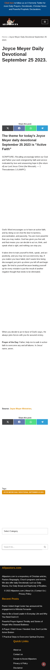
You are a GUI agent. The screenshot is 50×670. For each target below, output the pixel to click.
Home (4, 37)
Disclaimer (18, 668)
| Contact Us (39, 591)
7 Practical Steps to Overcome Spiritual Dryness (23, 637)
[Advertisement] (25, 95)
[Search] (45, 547)
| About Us (28, 591)
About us (17, 650)
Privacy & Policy (20, 663)
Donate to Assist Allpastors (25, 659)
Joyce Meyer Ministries (20, 408)
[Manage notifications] (44, 664)
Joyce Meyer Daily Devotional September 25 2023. (23, 492)
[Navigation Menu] (45, 21)
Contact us (18, 654)
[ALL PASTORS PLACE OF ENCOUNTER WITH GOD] (10, 21)
